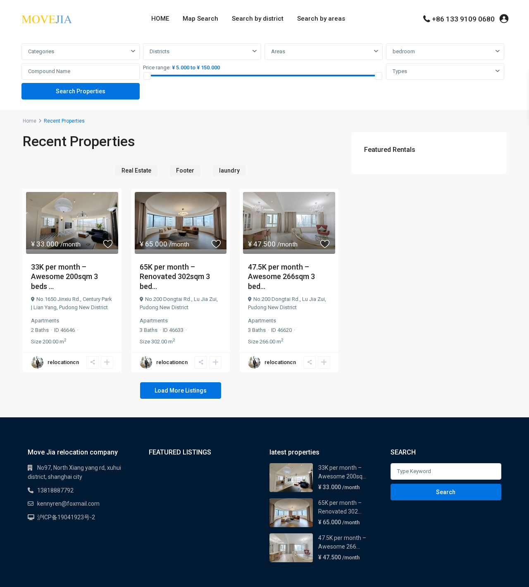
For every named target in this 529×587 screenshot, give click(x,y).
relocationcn (63, 362)
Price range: (157, 67)
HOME (160, 18)
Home (29, 121)
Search (445, 492)
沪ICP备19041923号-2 (66, 517)
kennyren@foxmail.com (68, 503)
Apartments (45, 320)
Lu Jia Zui (205, 299)
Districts (159, 51)
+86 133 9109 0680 (463, 19)
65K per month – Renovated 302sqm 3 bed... (175, 277)
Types (400, 71)
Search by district (258, 18)
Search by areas (321, 18)
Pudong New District (83, 307)
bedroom (404, 51)
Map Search (200, 18)
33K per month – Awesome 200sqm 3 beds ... (64, 277)
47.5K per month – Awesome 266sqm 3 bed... (281, 277)
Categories (41, 51)
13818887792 (55, 490)
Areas (278, 51)
